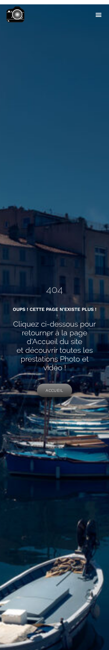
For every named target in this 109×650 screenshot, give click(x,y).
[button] (98, 15)
